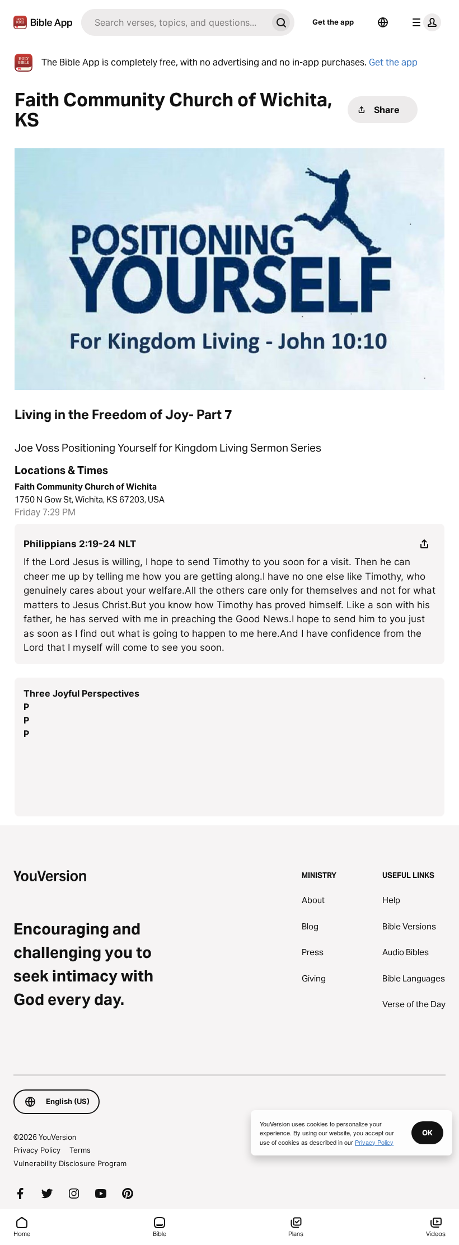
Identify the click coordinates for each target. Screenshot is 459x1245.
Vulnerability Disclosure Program (70, 1163)
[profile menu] (424, 22)
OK (427, 1132)
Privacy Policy (36, 1149)
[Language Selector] (383, 22)
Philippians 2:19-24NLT (80, 543)
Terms (80, 1149)
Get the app (333, 21)
